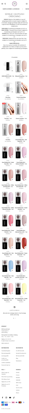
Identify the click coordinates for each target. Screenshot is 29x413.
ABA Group (18, 382)
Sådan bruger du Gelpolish (5, 373)
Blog (17, 358)
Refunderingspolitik (5, 353)
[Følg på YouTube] (10, 398)
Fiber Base (8, 97)
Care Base (8, 139)
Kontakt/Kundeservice (21, 353)
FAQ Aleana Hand (5, 379)
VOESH (17, 390)
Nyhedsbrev (18, 360)
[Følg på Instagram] (6, 398)
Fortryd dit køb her (5, 365)
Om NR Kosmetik (20, 350)
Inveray (17, 375)
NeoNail (18, 377)
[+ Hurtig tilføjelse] (12, 70)
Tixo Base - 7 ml (7, 118)
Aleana (17, 392)
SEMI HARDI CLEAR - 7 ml (8, 76)
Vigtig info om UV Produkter (5, 385)
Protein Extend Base (21, 97)
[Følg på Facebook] (2, 398)
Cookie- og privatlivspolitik (4, 359)
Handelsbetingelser (5, 350)
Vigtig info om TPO (5, 381)
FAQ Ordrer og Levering (6, 376)
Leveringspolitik (4, 355)
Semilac (7, 74)
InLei (17, 385)
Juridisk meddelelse (5, 362)
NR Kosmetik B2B (20, 355)
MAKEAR (18, 380)
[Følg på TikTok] (14, 398)
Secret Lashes (19, 387)
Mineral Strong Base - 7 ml (21, 76)
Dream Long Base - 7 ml (21, 118)
